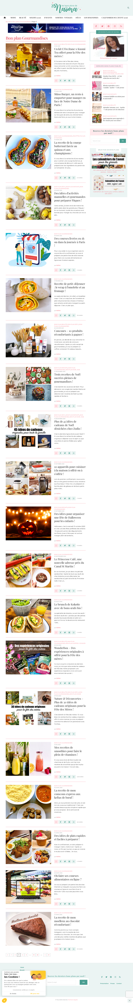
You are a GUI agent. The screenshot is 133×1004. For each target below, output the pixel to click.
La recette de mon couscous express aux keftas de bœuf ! (67, 794)
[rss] (121, 26)
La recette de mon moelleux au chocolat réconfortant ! (67, 921)
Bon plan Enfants (72, 186)
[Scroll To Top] (129, 1000)
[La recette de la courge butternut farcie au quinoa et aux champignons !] (56, 178)
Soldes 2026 (35, 17)
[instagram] (115, 26)
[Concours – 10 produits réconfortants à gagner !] (56, 359)
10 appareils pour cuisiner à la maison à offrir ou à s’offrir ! (70, 470)
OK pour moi (34, 993)
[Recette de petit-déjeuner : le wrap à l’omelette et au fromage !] (56, 315)
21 (48, 955)
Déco (78, 17)
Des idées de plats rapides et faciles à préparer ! (70, 837)
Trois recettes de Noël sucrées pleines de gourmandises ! (67, 378)
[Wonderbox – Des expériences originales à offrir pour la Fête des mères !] (56, 683)
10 (33, 955)
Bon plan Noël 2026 (73, 369)
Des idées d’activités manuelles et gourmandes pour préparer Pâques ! (69, 196)
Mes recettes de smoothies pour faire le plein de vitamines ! (68, 751)
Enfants (48, 17)
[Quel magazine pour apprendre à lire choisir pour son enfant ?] (97, 118)
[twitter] (102, 26)
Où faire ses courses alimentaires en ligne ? (67, 877)
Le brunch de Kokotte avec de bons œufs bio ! (68, 606)
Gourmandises (91, 17)
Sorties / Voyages (63, 17)
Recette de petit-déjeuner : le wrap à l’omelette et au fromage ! (69, 287)
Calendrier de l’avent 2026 (115, 17)
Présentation (105, 58)
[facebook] (96, 26)
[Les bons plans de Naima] (66, 8)
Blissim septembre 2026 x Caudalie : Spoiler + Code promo (113, 87)
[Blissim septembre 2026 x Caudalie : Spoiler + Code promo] (97, 85)
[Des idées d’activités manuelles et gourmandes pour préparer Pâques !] (56, 225)
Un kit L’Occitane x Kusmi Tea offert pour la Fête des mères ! (69, 52)
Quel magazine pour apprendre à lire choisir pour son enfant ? (113, 119)
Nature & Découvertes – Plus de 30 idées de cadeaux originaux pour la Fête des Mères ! (70, 704)
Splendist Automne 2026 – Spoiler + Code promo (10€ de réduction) (114, 108)
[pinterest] (108, 26)
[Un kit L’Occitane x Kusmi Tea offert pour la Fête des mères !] (56, 80)
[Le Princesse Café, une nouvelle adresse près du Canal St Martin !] (56, 591)
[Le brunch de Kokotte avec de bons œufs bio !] (56, 632)
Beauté (22, 17)
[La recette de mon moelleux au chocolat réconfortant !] (56, 949)
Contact (114, 58)
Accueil (8, 22)
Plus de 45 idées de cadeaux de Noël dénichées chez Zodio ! (67, 425)
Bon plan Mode (75, 694)
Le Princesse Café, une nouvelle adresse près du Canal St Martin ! (69, 562)
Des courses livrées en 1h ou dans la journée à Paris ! (69, 242)
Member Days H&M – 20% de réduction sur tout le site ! (112, 77)
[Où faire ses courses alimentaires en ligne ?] (56, 904)
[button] (4, 1000)
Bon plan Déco (59, 186)
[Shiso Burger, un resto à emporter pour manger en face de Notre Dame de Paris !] (56, 127)
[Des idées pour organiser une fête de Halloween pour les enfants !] (56, 545)
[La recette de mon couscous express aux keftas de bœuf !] (56, 822)
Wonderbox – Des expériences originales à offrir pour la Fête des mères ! (69, 653)
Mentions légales (73, 999)
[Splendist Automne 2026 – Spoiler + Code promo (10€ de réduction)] (97, 107)
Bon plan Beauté (60, 44)
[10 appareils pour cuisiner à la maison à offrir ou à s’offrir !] (56, 498)
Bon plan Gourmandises (21, 22)
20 (37, 955)
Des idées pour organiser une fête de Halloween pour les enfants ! (69, 517)
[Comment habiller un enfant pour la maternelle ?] (97, 96)
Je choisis (13, 993)
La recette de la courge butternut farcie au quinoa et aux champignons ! (67, 148)
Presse (112, 983)
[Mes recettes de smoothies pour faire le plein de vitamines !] (56, 777)
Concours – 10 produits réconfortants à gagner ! (68, 332)
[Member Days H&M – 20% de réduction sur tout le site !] (97, 74)
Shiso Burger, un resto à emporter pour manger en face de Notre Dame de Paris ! (70, 99)
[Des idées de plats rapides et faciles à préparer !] (56, 861)
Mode (13, 17)
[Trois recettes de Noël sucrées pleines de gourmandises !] (56, 406)
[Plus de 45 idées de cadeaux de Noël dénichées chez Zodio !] (56, 453)
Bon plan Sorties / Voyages (75, 643)
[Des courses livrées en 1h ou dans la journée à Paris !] (56, 270)
